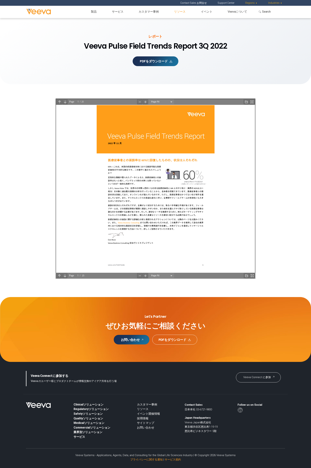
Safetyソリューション (88, 413)
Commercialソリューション (92, 427)
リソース (180, 11)
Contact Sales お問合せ (193, 2)
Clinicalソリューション (88, 404)
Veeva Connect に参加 (257, 377)
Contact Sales (193, 404)
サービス (117, 11)
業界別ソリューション (88, 432)
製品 (94, 11)
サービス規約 (173, 459)
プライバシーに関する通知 (146, 459)
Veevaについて (237, 11)
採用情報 (142, 418)
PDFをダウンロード (154, 61)
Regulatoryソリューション (91, 409)
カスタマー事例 (149, 11)
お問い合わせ (130, 339)
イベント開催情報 (148, 413)
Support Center (226, 2)
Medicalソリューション (89, 423)
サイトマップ (145, 423)
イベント (206, 11)
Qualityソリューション (88, 418)
